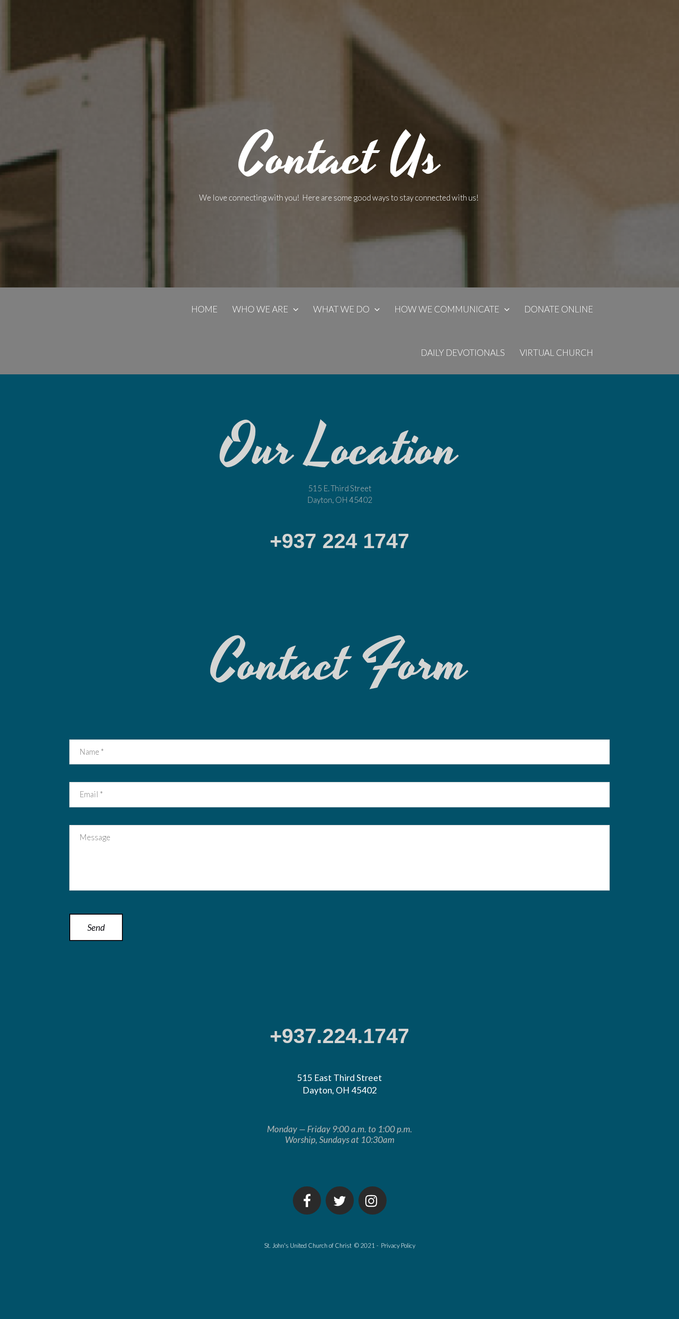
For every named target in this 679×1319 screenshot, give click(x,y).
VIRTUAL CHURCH (556, 352)
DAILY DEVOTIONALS (463, 352)
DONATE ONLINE (558, 309)
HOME (204, 309)
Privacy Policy (398, 1245)
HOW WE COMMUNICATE (446, 309)
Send (96, 927)
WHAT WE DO (341, 309)
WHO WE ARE (260, 309)
